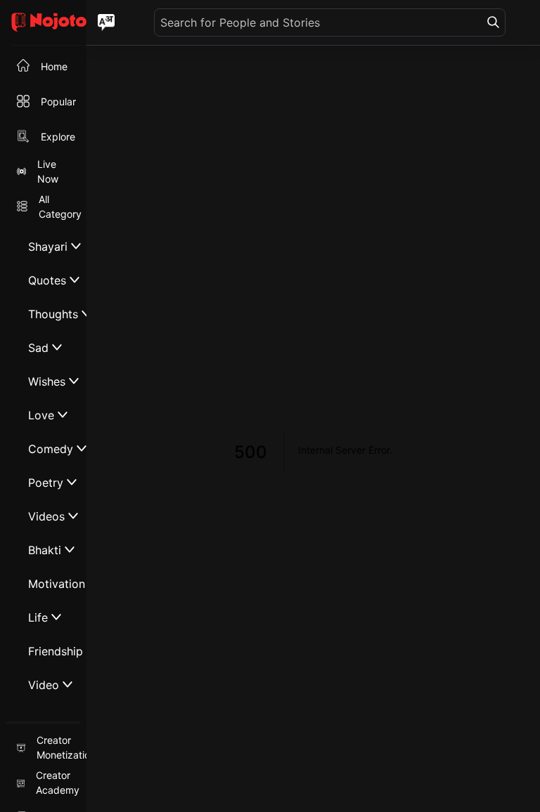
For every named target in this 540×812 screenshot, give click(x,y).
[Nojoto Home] (43, 23)
